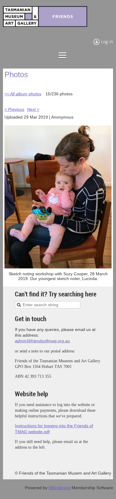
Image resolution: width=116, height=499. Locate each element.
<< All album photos (22, 93)
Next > (33, 109)
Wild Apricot (59, 487)
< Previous (14, 109)
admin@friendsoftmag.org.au (42, 340)
